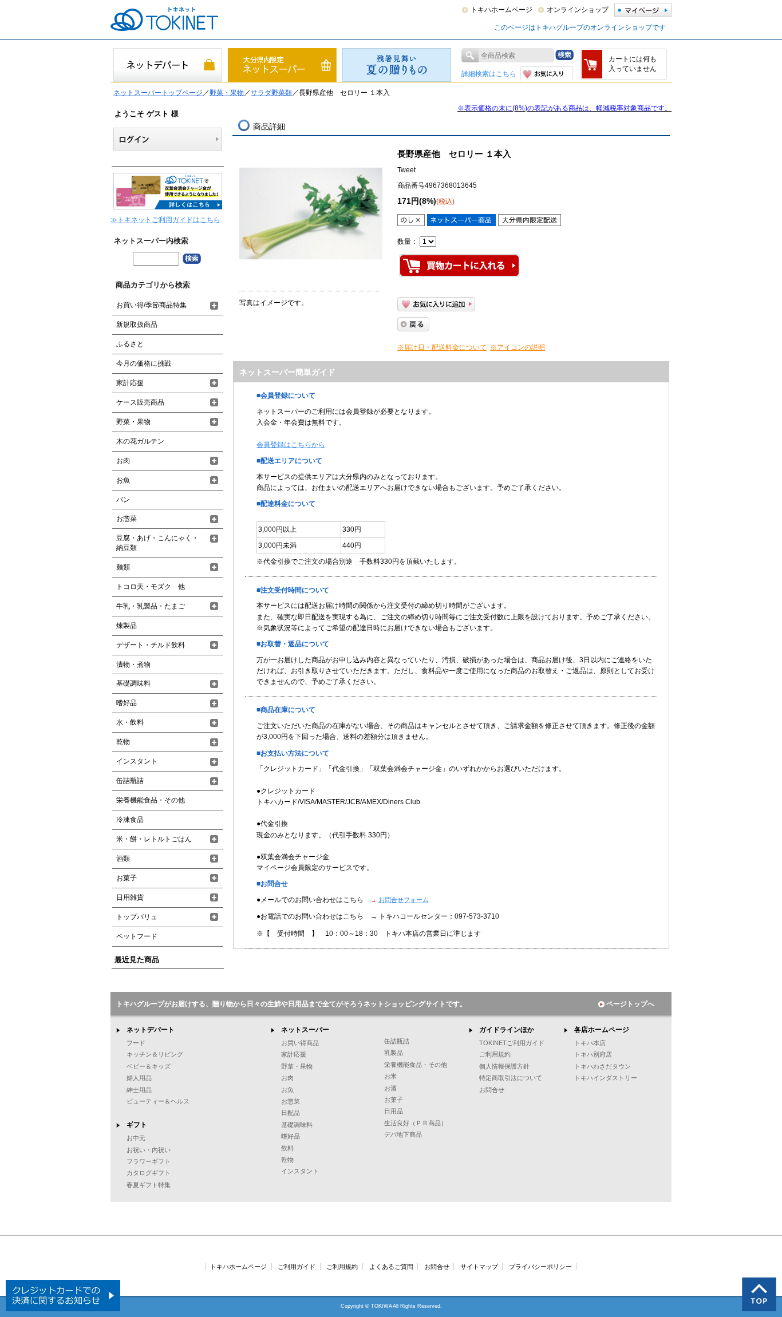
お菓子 (126, 878)
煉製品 (126, 626)
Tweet (406, 170)
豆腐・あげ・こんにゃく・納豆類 (157, 543)
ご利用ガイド (296, 1266)
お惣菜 (126, 519)
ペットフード (136, 936)
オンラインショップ (578, 10)
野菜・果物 (227, 93)
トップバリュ (136, 917)
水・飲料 (130, 722)
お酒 (390, 1088)
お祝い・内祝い (149, 1149)
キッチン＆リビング (155, 1054)
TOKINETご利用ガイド (511, 1042)
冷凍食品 (130, 820)
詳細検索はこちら (488, 74)
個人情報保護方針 (504, 1066)
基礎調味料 (133, 683)
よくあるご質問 (391, 1266)
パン (123, 500)
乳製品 (393, 1052)
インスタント (136, 761)
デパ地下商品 (403, 1134)
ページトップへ (630, 1004)
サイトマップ (479, 1266)
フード (136, 1042)
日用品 (393, 1111)
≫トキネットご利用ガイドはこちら (165, 220)
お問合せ (491, 1089)
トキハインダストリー (605, 1077)
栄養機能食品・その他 (150, 800)
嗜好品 (126, 703)
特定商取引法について (510, 1077)
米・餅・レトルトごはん (154, 839)
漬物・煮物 (133, 665)
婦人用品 (139, 1077)
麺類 (123, 567)
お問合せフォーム (403, 899)
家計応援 (130, 383)
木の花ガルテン (140, 441)
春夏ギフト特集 (149, 1184)
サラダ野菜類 (271, 93)
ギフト (137, 1125)
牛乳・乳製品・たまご (150, 606)
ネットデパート (151, 1030)
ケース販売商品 (140, 402)
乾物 (123, 742)
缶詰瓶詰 (130, 781)
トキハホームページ (501, 10)
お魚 (123, 480)
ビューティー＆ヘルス (158, 1101)
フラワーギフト (149, 1161)
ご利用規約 (495, 1054)
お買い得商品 (300, 1042)
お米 (390, 1076)
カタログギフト (149, 1172)
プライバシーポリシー (540, 1266)
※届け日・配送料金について (442, 347)
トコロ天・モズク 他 (150, 587)
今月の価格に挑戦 (143, 363)
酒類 (123, 859)
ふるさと (130, 344)
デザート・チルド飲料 (150, 645)
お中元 (136, 1137)
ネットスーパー (305, 1030)
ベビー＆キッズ (149, 1066)
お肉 (123, 461)
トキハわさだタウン (602, 1066)
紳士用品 (139, 1089)
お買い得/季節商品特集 (151, 305)
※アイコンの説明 (517, 347)
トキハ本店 (590, 1042)
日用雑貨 (130, 897)
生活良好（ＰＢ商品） (415, 1123)
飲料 (287, 1148)
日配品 (290, 1112)
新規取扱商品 (136, 325)
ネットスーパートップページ (158, 93)
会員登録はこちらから (290, 445)
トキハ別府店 (593, 1054)
